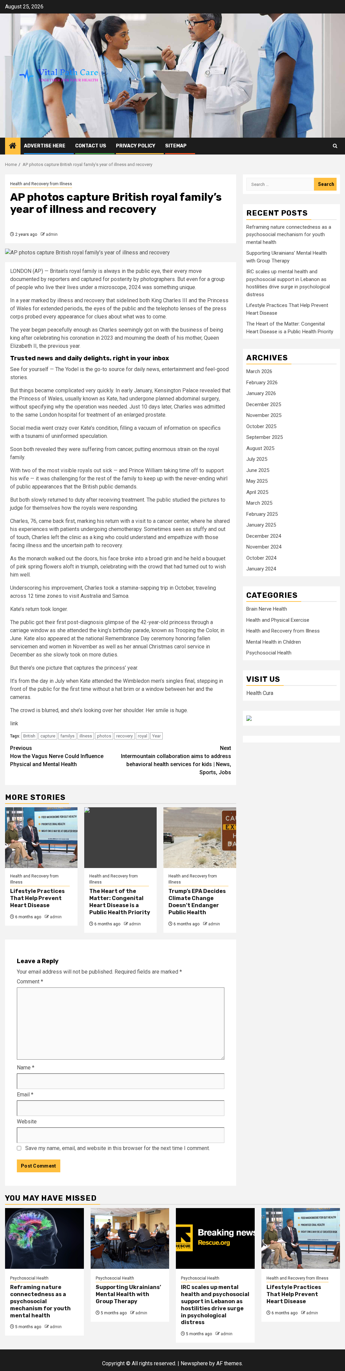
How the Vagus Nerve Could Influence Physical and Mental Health (56, 756)
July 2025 (256, 459)
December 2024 (263, 536)
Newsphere (194, 1363)
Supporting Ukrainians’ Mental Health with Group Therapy (128, 1294)
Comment (30, 981)
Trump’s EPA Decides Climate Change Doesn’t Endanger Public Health (197, 901)
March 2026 (259, 371)
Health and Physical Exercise (277, 620)
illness (86, 735)
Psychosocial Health (268, 653)
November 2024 (263, 547)
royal (142, 735)
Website (27, 1121)
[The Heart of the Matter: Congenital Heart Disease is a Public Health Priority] (120, 837)
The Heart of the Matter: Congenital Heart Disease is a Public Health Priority (119, 901)
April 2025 (257, 492)
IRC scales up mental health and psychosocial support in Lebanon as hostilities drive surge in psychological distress (215, 1304)
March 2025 (259, 503)
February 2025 (262, 514)
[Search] (335, 145)
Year (156, 735)
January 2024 (261, 569)
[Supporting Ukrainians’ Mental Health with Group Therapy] (130, 1238)
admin (52, 234)
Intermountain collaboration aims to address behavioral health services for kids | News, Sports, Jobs (176, 760)
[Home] (13, 146)
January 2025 (261, 525)
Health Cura (259, 693)
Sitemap (176, 146)
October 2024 (261, 558)
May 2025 (257, 481)
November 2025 (263, 415)
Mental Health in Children (273, 642)
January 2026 (261, 393)
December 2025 (263, 404)
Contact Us (90, 146)
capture (47, 735)
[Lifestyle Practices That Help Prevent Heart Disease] (41, 837)
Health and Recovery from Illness (41, 183)
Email (25, 1094)
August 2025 (260, 448)
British (29, 735)
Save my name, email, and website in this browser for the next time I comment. (117, 1148)
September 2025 (264, 437)
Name (25, 1067)
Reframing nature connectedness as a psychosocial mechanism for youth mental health (288, 234)
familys (67, 735)
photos (104, 735)
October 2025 (261, 426)
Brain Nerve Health (266, 609)
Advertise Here (44, 146)
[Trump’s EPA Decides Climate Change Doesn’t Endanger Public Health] (199, 837)
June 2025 (257, 470)
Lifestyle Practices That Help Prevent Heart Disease (37, 898)
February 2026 (262, 383)
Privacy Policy (135, 146)
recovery (124, 735)
